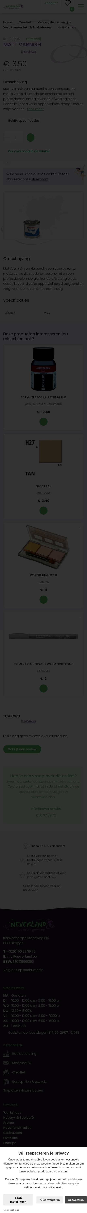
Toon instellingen (18, 1199)
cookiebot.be (13, 1210)
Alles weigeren (50, 1199)
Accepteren (76, 1199)
